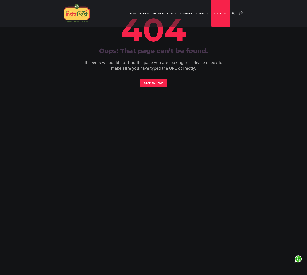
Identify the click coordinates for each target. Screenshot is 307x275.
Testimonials (186, 13)
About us (144, 13)
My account (221, 13)
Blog (173, 13)
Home (133, 13)
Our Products (160, 13)
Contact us (203, 13)
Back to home (153, 83)
